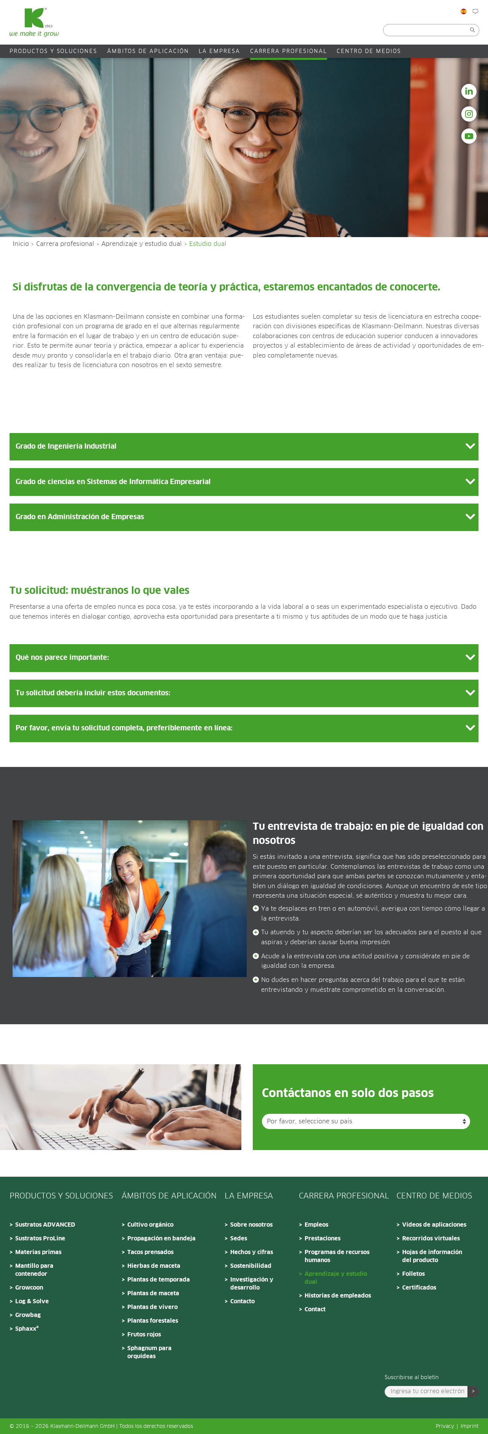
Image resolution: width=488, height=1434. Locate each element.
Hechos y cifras (251, 1252)
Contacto (242, 1301)
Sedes (238, 1239)
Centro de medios (369, 51)
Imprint (469, 1426)
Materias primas (38, 1252)
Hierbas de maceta (153, 1266)
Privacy (445, 1426)
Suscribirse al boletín (412, 1377)
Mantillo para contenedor (34, 1270)
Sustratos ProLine (40, 1239)
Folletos (413, 1274)
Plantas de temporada (158, 1280)
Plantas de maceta (153, 1293)
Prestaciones (322, 1239)
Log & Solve (32, 1301)
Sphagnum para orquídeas (149, 1352)
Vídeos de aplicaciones (434, 1225)
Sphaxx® (27, 1329)
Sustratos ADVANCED (45, 1225)
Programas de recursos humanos (337, 1256)
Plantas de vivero (152, 1307)
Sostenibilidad (250, 1266)
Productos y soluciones (53, 51)
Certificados (419, 1288)
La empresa (219, 51)
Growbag (28, 1315)
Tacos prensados (150, 1252)
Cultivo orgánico (150, 1225)
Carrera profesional (288, 51)
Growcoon (29, 1288)
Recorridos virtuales (431, 1239)
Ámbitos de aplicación (148, 51)
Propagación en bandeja (161, 1239)
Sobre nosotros (251, 1225)
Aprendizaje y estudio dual (141, 244)
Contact (315, 1309)
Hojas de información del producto (432, 1256)
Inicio (21, 244)
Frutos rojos (144, 1335)
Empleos (316, 1225)
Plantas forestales (152, 1321)
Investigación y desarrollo (251, 1284)
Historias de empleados (338, 1296)
